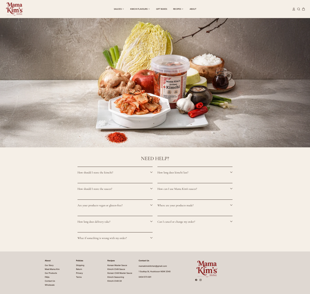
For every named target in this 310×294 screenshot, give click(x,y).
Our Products (51, 273)
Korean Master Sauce (117, 265)
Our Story (49, 265)
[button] (298, 9)
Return (79, 269)
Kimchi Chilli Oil (114, 281)
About (193, 9)
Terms (79, 277)
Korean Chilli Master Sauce (119, 273)
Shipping (80, 265)
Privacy (79, 273)
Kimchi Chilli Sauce (116, 269)
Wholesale (49, 285)
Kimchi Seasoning (115, 277)
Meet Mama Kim (52, 269)
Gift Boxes (161, 9)
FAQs (47, 277)
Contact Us (50, 281)
